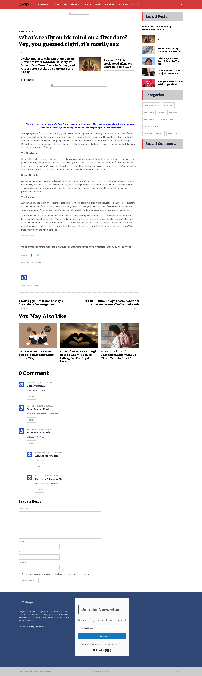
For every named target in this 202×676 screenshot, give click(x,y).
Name (21, 542)
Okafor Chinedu (36, 386)
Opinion (173, 112)
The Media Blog (166, 119)
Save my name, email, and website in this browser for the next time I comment (56, 574)
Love (31, 262)
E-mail (21, 552)
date (23, 262)
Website (22, 562)
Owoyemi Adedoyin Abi (49, 479)
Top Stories (174, 133)
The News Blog (151, 126)
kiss (27, 262)
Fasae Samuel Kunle (38, 409)
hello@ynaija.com (36, 627)
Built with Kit (102, 650)
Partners (149, 119)
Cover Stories (151, 105)
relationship (38, 262)
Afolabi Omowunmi (46, 456)
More (161, 112)
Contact (179, 671)
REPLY (31, 397)
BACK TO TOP (102, 671)
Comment (23, 509)
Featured (149, 112)
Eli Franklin (29, 79)
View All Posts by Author (30, 285)
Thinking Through (153, 133)
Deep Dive (168, 105)
